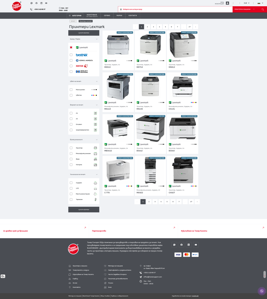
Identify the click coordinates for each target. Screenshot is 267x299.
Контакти (77, 287)
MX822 (140, 193)
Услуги (110, 283)
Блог (110, 287)
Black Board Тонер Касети (91, 296)
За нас (75, 283)
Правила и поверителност (119, 296)
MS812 (172, 67)
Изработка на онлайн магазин (181, 296)
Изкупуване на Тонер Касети (83, 274)
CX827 (172, 193)
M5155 (140, 109)
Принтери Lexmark (86, 21)
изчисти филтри (83, 33)
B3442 (140, 151)
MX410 (107, 109)
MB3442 (108, 151)
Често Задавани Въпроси (117, 274)
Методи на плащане (115, 266)
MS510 (107, 67)
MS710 (140, 67)
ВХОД (222, 2)
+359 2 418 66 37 (150, 272)
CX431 (172, 109)
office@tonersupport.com (153, 277)
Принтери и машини (80, 266)
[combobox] (175, 9)
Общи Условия (105, 296)
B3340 (172, 151)
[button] (83, 40)
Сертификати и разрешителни (119, 270)
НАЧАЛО (73, 21)
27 (190, 27)
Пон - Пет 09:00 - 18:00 (148, 282)
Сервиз (75, 279)
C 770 (107, 193)
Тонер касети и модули (81, 270)
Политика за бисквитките (118, 279)
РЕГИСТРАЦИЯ (219, 4)
